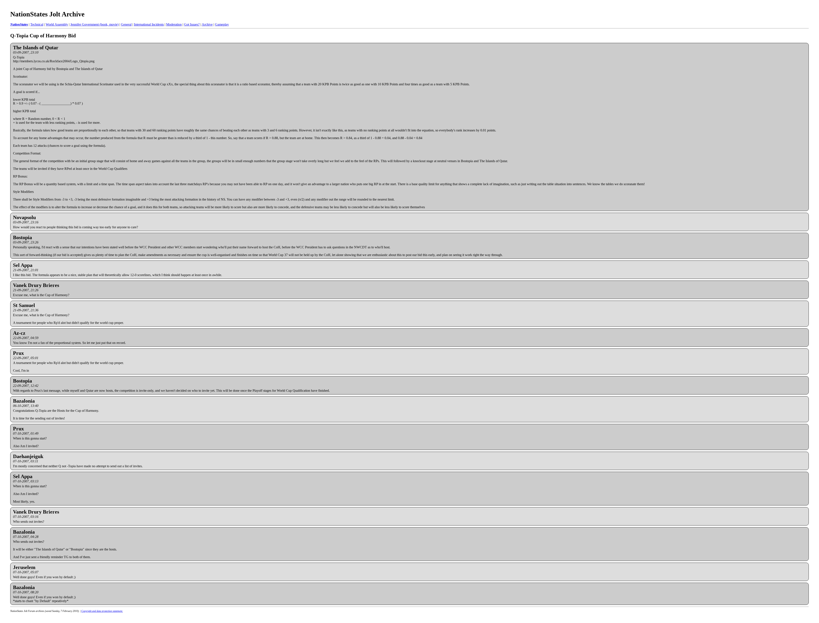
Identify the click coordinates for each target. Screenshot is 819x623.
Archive (207, 24)
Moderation (174, 24)
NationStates (19, 24)
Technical (36, 24)
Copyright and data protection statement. (102, 611)
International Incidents (149, 24)
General (126, 24)
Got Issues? (192, 24)
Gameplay (222, 24)
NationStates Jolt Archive (47, 14)
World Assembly (57, 24)
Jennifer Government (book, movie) (94, 24)
